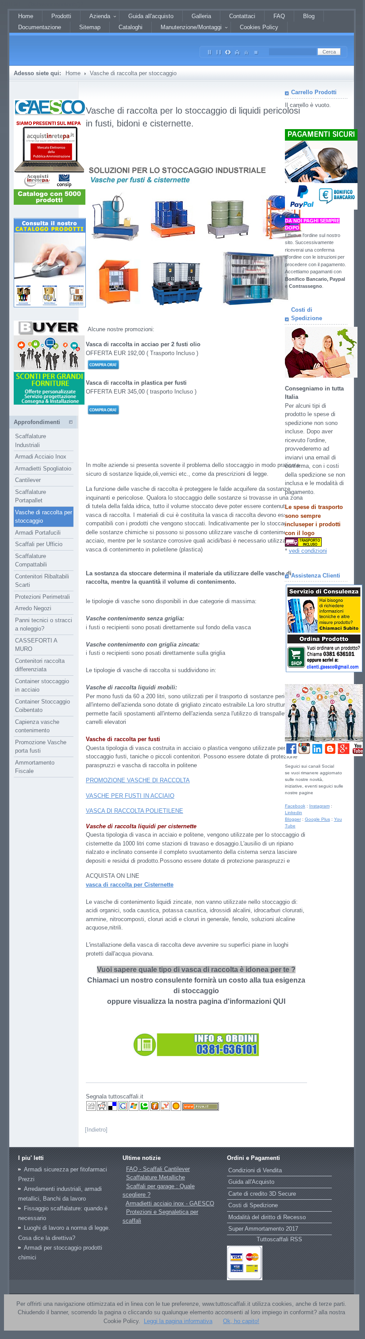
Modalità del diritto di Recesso (267, 1217)
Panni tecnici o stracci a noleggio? (43, 624)
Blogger (293, 819)
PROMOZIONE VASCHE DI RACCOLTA (138, 780)
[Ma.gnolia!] (176, 1109)
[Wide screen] (219, 50)
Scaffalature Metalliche (155, 1177)
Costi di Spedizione (253, 1205)
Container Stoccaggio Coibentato (42, 706)
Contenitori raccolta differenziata (40, 665)
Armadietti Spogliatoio (43, 468)
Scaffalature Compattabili (31, 560)
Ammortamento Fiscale (34, 767)
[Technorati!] (144, 1109)
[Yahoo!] (165, 1109)
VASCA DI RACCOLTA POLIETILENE (134, 810)
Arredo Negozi (33, 608)
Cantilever (28, 480)
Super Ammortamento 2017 (263, 1228)
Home (73, 73)
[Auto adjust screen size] (228, 50)
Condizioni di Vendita (255, 1170)
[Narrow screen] (210, 50)
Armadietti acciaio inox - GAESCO (170, 1203)
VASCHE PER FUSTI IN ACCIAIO (130, 795)
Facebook (295, 805)
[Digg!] (91, 1109)
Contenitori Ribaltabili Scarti (42, 581)
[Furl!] (155, 1109)
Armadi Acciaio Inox (40, 456)
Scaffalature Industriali (30, 440)
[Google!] (123, 1109)
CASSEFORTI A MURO (36, 645)
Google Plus (317, 819)
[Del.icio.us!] (112, 1109)
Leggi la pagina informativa (178, 1321)
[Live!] (133, 1109)
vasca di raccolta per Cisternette (129, 884)
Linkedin (293, 812)
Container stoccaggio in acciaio (42, 685)
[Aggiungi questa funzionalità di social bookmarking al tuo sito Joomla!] (200, 1109)
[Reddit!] (101, 1109)
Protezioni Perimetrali (42, 596)
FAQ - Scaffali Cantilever (158, 1169)
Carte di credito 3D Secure (262, 1193)
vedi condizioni (308, 550)
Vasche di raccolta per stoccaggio (43, 516)
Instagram (319, 805)
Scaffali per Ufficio (38, 544)
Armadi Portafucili (38, 532)
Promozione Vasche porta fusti (40, 746)
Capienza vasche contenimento (37, 726)
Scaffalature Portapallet (30, 496)
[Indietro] (96, 1129)
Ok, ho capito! (241, 1321)
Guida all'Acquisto (251, 1181)
